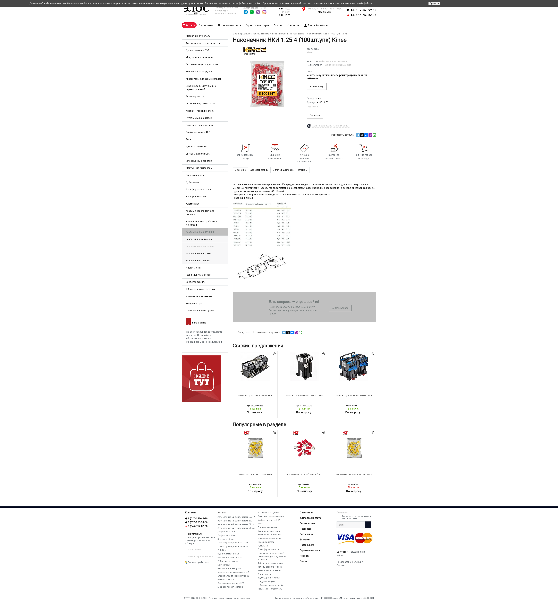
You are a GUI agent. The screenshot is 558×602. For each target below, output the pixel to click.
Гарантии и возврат (257, 25)
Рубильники (192, 182)
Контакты (293, 25)
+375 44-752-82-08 (363, 15)
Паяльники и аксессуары (200, 310)
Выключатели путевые (269, 512)
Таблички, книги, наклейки (200, 289)
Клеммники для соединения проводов (272, 558)
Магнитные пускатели (198, 36)
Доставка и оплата (229, 25)
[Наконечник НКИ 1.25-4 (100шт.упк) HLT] (304, 445)
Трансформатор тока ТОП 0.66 (233, 543)
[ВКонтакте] (366, 135)
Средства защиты (196, 282)
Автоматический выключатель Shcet (236, 528)
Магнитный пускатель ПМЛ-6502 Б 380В (255, 396)
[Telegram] (358, 135)
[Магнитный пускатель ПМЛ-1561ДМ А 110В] (353, 366)
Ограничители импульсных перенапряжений (201, 88)
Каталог (222, 512)
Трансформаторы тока (198, 189)
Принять (434, 3)
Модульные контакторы (199, 57)
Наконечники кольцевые (337, 65)
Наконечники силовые (198, 253)
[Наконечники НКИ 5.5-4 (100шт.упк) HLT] (255, 445)
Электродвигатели (196, 196)
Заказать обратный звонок (199, 556)
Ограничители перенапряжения (234, 576)
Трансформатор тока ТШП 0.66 (233, 546)
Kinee (310, 52)
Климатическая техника (199, 296)
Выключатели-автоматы (230, 557)
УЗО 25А (222, 550)
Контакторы (224, 565)
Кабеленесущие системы (270, 563)
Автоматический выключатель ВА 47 (236, 517)
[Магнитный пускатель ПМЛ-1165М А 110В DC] (304, 366)
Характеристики (259, 169)
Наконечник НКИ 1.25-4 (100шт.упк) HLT (304, 474)
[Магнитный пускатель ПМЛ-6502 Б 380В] (255, 366)
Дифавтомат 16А (226, 531)
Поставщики (307, 545)
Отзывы (302, 169)
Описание (240, 169)
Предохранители (195, 175)
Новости (304, 555)
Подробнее (313, 106)
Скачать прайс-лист (198, 562)
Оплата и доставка (283, 169)
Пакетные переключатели (271, 516)
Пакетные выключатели (199, 125)
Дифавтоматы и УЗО (197, 50)
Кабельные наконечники (333, 61)
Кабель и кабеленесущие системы (200, 212)
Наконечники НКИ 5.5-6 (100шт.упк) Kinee (354, 474)
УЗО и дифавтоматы (228, 561)
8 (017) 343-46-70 (198, 518)
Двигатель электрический (271, 553)
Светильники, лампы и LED (201, 103)
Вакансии (305, 539)
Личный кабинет (318, 25)
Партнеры (305, 528)
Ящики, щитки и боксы (198, 274)
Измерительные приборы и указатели (201, 223)
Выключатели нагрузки (199, 71)
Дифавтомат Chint (227, 535)
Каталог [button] (190, 25)
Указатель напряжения (269, 570)
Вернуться (243, 332)
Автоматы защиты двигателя (202, 64)
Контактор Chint (226, 539)
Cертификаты (307, 523)
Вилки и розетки (195, 96)
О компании (306, 512)
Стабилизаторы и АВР (198, 132)
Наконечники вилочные (199, 239)
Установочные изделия (199, 160)
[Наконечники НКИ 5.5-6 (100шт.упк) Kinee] (353, 445)
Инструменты (193, 267)
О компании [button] (206, 25)
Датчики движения (196, 146)
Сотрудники (306, 534)
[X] (362, 135)
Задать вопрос (340, 308)
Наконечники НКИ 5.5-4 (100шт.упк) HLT (255, 474)
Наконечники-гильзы (198, 260)
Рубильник (263, 546)
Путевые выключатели (199, 118)
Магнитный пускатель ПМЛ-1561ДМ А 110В (353, 396)
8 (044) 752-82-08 (198, 526)
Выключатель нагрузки (229, 568)
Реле (188, 139)
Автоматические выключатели (203, 43)
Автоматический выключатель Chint (236, 524)
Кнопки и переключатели (200, 110)
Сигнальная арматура (198, 153)
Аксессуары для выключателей (203, 78)
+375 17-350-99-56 (363, 10)
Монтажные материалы (199, 168)
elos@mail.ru (324, 12)
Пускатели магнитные (228, 554)
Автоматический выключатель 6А (235, 521)
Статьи (278, 25)
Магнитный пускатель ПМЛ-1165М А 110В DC (304, 396)
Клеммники (192, 203)
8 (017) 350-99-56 (198, 522)
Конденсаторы (194, 303)
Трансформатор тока (268, 549)
